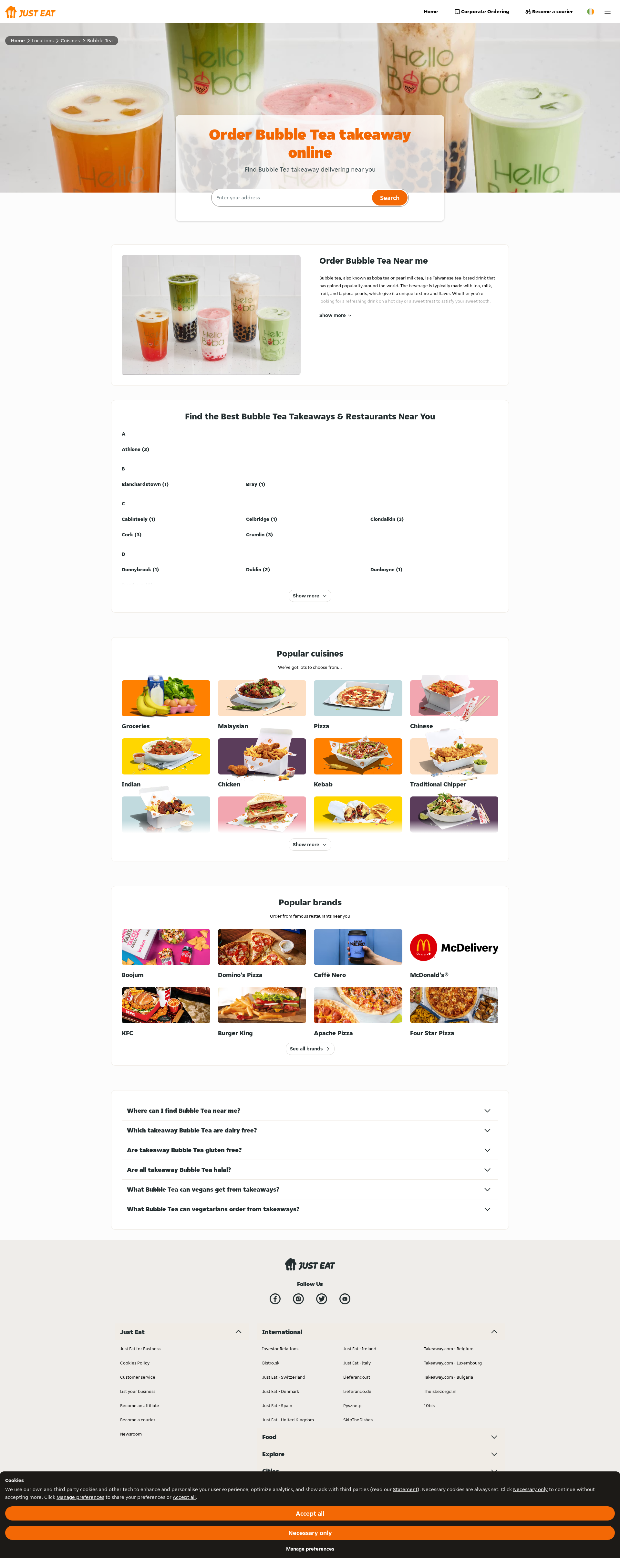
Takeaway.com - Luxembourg (453, 1363)
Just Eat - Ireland (359, 1349)
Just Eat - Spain (277, 1405)
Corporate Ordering (485, 11)
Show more (332, 315)
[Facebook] (275, 1298)
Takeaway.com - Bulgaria (448, 1377)
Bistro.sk (270, 1363)
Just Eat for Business (140, 1349)
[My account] (607, 12)
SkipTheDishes (358, 1420)
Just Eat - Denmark (280, 1391)
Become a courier (552, 11)
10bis (429, 1405)
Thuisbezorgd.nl (440, 1391)
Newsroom (131, 1434)
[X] (321, 1298)
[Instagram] (298, 1298)
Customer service (137, 1377)
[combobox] (290, 198)
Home (431, 11)
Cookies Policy (135, 1363)
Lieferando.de (357, 1391)
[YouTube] (344, 1298)
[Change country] (590, 11)
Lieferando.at (356, 1377)
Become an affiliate (139, 1405)
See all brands (306, 1048)
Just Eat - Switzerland (283, 1377)
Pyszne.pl (353, 1405)
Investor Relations (280, 1349)
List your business (137, 1391)
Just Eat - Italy (357, 1363)
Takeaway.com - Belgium (448, 1349)
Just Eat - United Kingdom (288, 1420)
